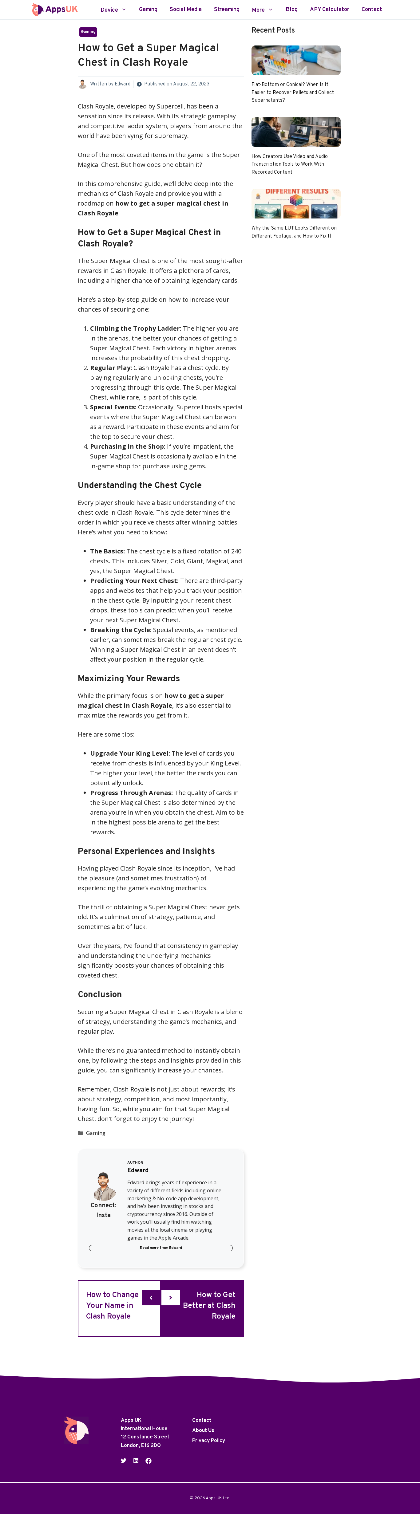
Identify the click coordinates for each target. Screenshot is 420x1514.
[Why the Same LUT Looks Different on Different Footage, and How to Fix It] (296, 213)
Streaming (227, 10)
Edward (122, 84)
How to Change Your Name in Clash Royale (112, 1306)
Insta (103, 1216)
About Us (203, 1431)
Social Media (186, 10)
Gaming (148, 10)
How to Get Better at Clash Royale (209, 1306)
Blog (292, 10)
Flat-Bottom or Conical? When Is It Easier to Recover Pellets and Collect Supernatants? (293, 93)
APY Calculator (329, 10)
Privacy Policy (208, 1441)
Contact (372, 10)
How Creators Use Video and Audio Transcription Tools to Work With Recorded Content (290, 164)
